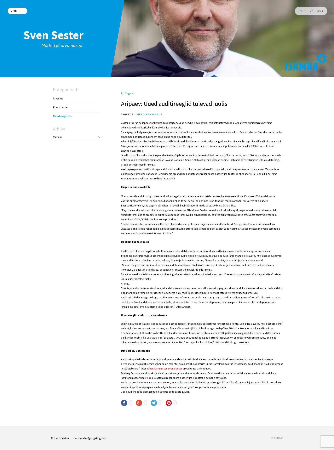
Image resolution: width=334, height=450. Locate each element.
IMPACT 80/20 (277, 438)
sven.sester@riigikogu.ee (89, 438)
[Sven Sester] (306, 61)
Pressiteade (60, 107)
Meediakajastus (62, 116)
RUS (320, 11)
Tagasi (129, 93)
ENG (311, 11)
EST (301, 11)
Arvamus (58, 98)
